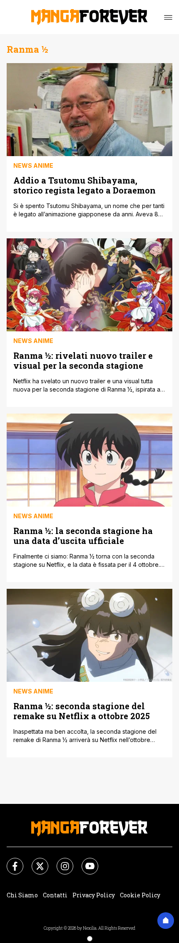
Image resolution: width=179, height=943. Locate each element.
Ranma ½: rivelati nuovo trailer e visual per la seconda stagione (83, 360)
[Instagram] (60, 861)
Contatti (55, 895)
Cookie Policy (140, 895)
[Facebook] (10, 861)
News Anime (33, 165)
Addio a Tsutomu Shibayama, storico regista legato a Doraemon (84, 185)
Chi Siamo (22, 895)
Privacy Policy (93, 895)
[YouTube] (85, 861)
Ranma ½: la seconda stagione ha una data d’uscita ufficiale (83, 535)
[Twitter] (35, 861)
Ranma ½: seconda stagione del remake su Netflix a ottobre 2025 (81, 711)
